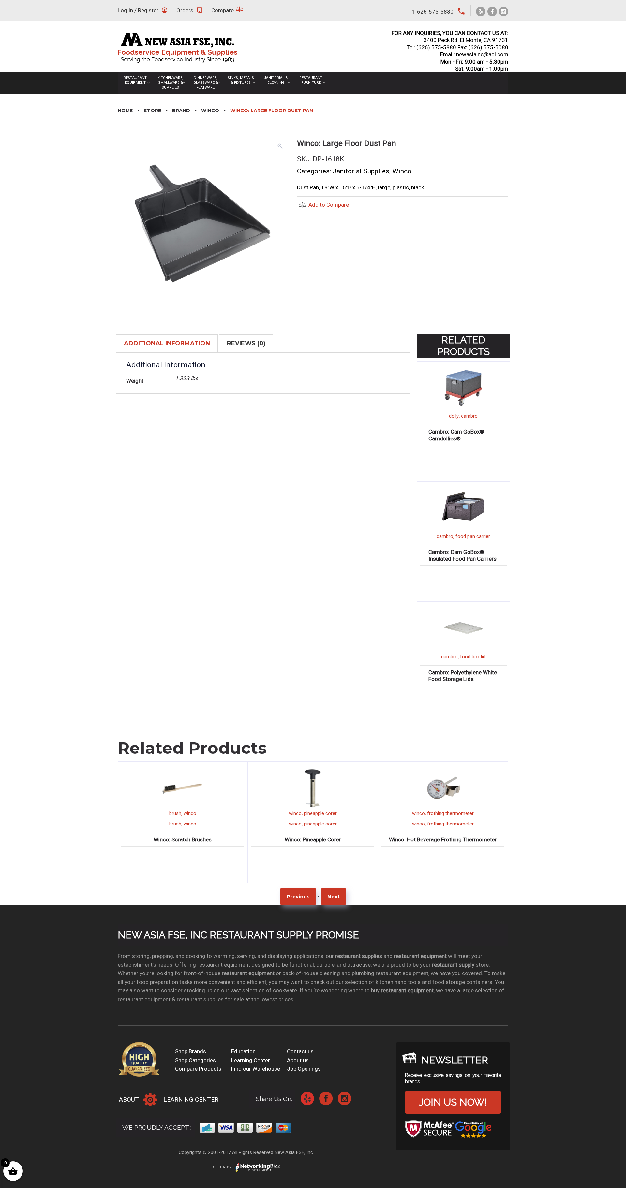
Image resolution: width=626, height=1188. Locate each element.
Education (243, 1051)
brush (175, 813)
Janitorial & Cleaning (276, 80)
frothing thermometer (450, 813)
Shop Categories (195, 1060)
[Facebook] (492, 11)
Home (125, 110)
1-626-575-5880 (433, 11)
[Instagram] (503, 11)
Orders (184, 10)
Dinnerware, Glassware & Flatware (205, 83)
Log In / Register (138, 10)
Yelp (307, 1098)
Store (152, 110)
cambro (469, 416)
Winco (210, 110)
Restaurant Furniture (310, 80)
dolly (454, 416)
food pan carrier (472, 536)
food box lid (472, 657)
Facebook (326, 1098)
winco (190, 813)
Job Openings (304, 1068)
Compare (222, 10)
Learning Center (250, 1060)
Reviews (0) (246, 343)
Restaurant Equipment (135, 80)
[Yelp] (480, 11)
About (129, 1099)
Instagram (344, 1098)
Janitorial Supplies (361, 171)
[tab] (167, 343)
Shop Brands (190, 1051)
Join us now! (453, 1102)
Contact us (300, 1051)
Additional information (167, 343)
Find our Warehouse (255, 1068)
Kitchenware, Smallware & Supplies (170, 83)
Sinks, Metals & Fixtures (241, 80)
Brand (181, 110)
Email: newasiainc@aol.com (474, 54)
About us (298, 1060)
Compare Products (198, 1068)
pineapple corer (320, 813)
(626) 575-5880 (436, 47)
